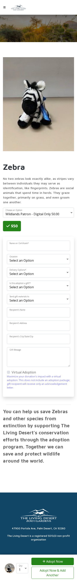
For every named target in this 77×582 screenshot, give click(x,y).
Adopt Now (54, 561)
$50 (14, 226)
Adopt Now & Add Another (53, 572)
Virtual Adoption (24, 372)
